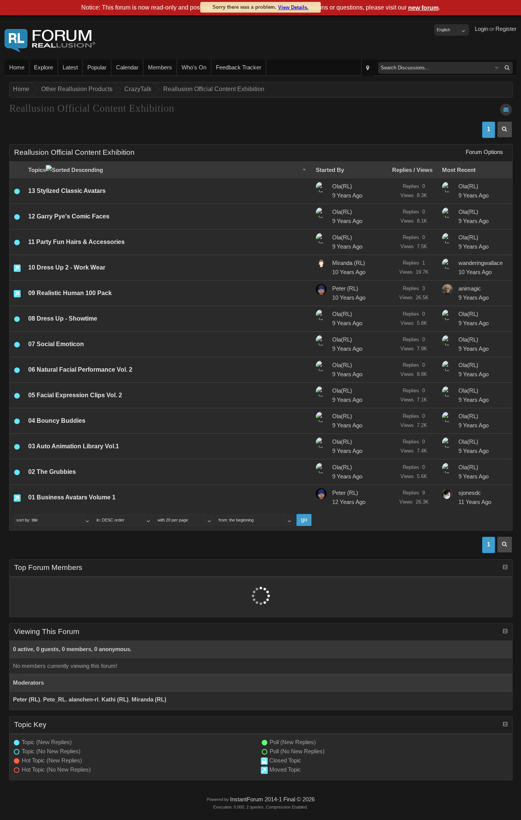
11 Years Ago (474, 502)
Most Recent (459, 170)
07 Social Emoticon (56, 344)
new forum (423, 8)
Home (16, 67)
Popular (96, 67)
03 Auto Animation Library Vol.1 (73, 446)
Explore (43, 67)
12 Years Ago (348, 502)
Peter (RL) (345, 289)
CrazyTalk (137, 89)
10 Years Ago (348, 272)
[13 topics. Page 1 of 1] (504, 129)
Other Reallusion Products (77, 89)
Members (160, 67)
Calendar (127, 67)
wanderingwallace (480, 263)
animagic (469, 289)
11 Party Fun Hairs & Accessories (76, 242)
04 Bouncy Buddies (56, 420)
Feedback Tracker (238, 67)
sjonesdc (469, 493)
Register (505, 29)
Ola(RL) (342, 186)
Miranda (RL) (348, 263)
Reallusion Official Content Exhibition (213, 89)
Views (424, 170)
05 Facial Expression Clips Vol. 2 (75, 395)
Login (481, 29)
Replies (402, 170)
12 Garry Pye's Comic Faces (68, 216)
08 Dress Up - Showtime (62, 318)
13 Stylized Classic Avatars (67, 191)
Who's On (194, 67)
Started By (330, 170)
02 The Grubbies (52, 472)
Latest (70, 67)
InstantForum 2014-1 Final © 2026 (272, 799)
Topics (37, 170)
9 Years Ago (347, 196)
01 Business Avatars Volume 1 (72, 497)
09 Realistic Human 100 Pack (70, 293)
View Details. (293, 7)
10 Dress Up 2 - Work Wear (66, 267)
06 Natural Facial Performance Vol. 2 (80, 369)
